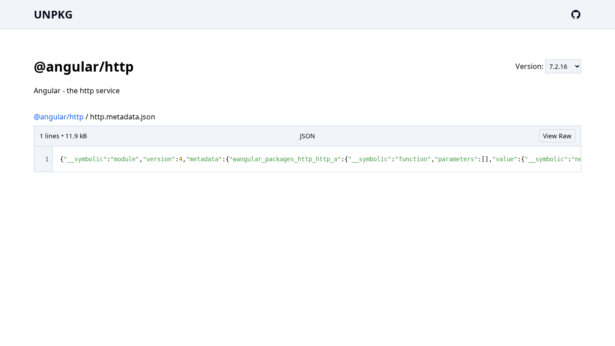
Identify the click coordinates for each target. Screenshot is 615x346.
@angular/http (59, 117)
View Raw (557, 136)
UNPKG (53, 14)
